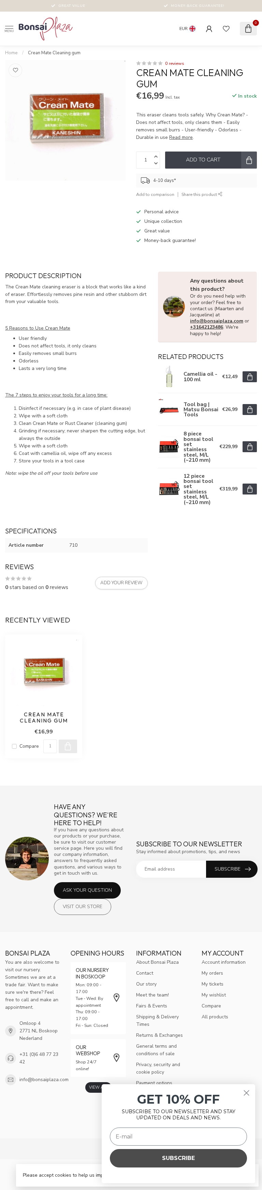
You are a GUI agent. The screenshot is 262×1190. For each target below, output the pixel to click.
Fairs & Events (151, 1006)
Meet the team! (152, 995)
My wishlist (214, 995)
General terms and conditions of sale (156, 1050)
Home (11, 53)
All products (215, 1017)
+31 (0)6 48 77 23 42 (38, 1058)
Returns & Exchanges (159, 1035)
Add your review (121, 583)
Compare (29, 746)
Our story (146, 984)
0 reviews (174, 63)
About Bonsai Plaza (157, 962)
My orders (212, 973)
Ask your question (87, 890)
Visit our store (82, 906)
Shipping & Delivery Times (157, 1021)
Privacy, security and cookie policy (158, 1068)
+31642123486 (206, 327)
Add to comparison (155, 194)
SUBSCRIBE (178, 1158)
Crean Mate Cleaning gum (54, 53)
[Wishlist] (226, 28)
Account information (224, 962)
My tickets (212, 984)
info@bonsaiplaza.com (216, 321)
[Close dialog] (246, 1093)
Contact (144, 973)
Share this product (199, 194)
